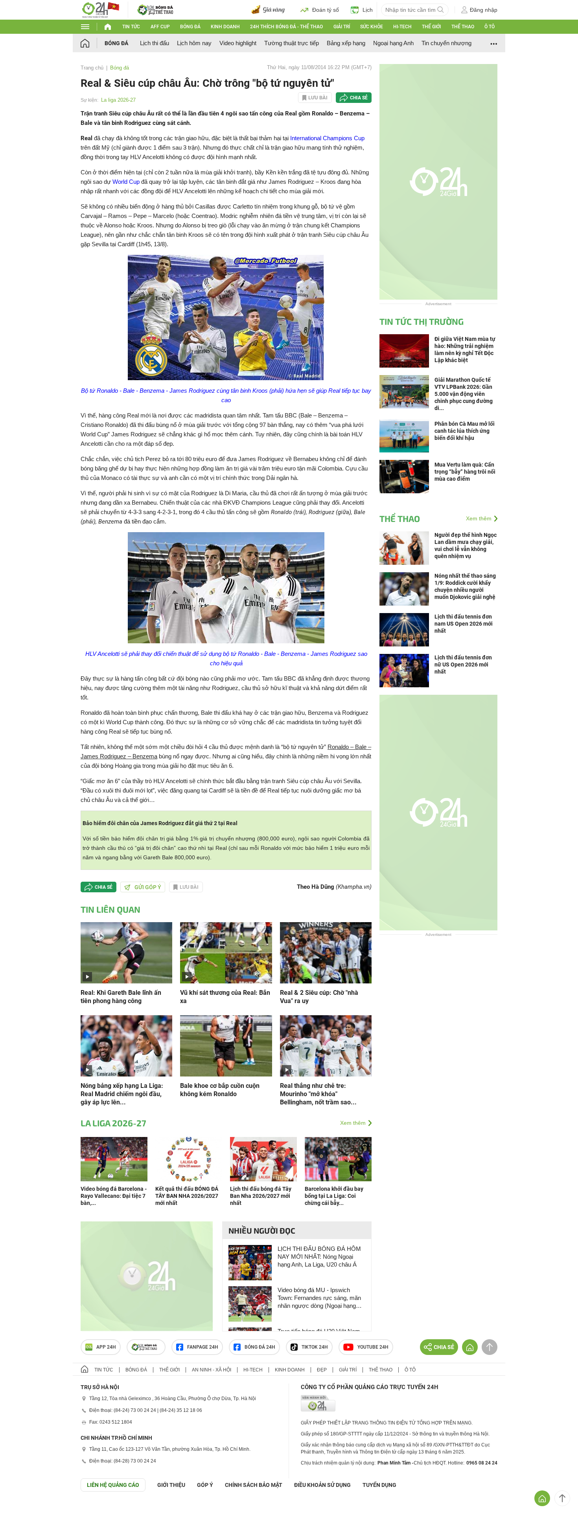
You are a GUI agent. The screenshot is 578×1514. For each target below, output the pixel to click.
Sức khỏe (371, 26)
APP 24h (106, 1347)
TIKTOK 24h (315, 1347)
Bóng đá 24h (260, 1347)
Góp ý (205, 1485)
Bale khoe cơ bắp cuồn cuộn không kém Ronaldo (220, 1090)
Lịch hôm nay (194, 43)
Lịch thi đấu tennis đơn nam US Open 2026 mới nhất (463, 623)
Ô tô (489, 26)
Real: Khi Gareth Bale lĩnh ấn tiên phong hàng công (121, 997)
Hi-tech (402, 26)
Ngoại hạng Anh (393, 43)
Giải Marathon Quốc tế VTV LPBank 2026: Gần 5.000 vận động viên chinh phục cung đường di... (463, 394)
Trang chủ (92, 68)
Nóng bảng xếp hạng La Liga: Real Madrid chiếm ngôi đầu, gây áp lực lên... (122, 1094)
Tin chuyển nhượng (446, 43)
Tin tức (131, 26)
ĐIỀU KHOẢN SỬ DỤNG (322, 1485)
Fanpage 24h (202, 1347)
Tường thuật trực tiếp (291, 43)
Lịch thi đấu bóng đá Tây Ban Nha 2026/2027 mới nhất (260, 1196)
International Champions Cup (327, 138)
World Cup (126, 181)
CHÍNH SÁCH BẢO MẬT (253, 1485)
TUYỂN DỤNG (379, 1485)
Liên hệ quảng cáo (113, 1485)
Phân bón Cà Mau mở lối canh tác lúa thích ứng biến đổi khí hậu (464, 431)
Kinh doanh (225, 26)
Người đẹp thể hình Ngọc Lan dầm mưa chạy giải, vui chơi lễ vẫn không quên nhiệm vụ (465, 545)
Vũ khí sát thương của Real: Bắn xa (225, 997)
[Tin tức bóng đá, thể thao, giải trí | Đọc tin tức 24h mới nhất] (100, 9)
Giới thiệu (171, 1485)
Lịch (368, 10)
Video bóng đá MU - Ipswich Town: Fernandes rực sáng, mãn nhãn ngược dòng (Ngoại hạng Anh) (319, 1298)
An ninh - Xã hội (211, 1370)
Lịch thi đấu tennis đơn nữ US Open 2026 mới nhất (463, 664)
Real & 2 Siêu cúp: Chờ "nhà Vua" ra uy (319, 997)
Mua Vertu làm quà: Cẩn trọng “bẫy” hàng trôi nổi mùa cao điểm (464, 471)
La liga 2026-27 (118, 100)
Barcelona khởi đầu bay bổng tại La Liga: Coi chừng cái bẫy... (334, 1196)
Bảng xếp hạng (346, 43)
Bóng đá (190, 26)
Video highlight (237, 43)
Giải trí (341, 26)
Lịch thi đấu (154, 43)
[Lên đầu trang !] (562, 1498)
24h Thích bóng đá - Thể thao (286, 26)
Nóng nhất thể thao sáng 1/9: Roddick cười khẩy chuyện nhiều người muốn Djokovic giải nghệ (465, 586)
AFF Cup (160, 26)
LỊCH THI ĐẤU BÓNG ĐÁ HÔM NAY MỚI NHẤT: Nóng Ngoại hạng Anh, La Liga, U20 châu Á (319, 1256)
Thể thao (462, 26)
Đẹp (322, 1370)
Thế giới (431, 26)
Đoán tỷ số (325, 10)
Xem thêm (353, 1123)
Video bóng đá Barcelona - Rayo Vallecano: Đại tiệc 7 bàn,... (114, 1196)
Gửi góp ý (147, 887)
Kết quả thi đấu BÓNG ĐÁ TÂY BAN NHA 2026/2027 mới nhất (186, 1196)
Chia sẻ (359, 98)
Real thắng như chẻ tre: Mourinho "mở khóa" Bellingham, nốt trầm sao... (318, 1094)
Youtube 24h (372, 1347)
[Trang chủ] (93, 43)
